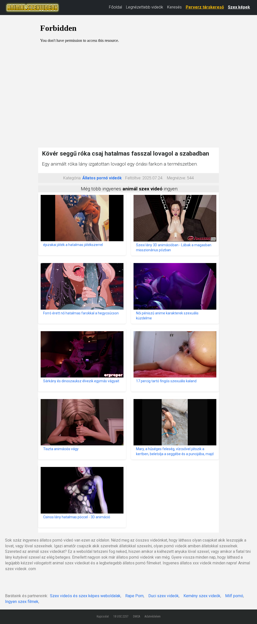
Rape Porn (134, 595)
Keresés (174, 7)
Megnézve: (176, 178)
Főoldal (115, 7)
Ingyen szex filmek (21, 601)
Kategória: (72, 178)
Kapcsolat (103, 616)
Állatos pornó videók (102, 178)
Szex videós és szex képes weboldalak (85, 595)
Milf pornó (234, 595)
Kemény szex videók (201, 595)
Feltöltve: (133, 178)
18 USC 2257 (120, 616)
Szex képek (239, 7)
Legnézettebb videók (144, 7)
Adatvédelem (153, 616)
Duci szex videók (163, 595)
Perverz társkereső (205, 7)
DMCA (136, 616)
